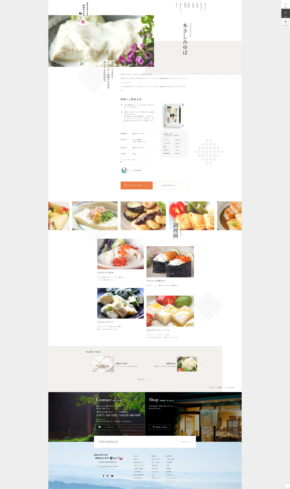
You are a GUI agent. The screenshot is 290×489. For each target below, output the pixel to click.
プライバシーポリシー (172, 478)
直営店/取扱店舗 (138, 475)
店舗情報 (189, 5)
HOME (176, 5)
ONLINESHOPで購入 (134, 185)
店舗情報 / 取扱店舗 (161, 427)
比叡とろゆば (155, 459)
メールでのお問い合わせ (108, 427)
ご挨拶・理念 (170, 459)
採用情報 (197, 5)
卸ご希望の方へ (201, 7)
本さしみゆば (155, 462)
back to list (142, 379)
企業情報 (193, 5)
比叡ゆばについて (181, 8)
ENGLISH (285, 25)
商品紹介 (185, 5)
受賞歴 (169, 468)
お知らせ (136, 459)
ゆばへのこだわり (139, 465)
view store (185, 442)
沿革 (168, 465)
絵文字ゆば (155, 468)
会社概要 (169, 462)
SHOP (285, 16)
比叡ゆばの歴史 (138, 468)
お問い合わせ (205, 6)
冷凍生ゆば (155, 465)
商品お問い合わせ (170, 185)
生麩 (153, 475)
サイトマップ (170, 481)
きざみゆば (155, 472)
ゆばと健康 (137, 472)
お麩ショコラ (155, 478)
